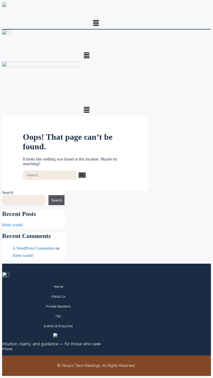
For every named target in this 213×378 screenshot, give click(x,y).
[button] (96, 23)
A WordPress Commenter (33, 248)
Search (7, 192)
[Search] (82, 175)
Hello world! (12, 225)
